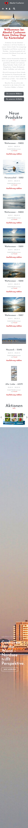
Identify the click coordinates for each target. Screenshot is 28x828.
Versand (15, 150)
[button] (3, 8)
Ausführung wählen (14, 154)
